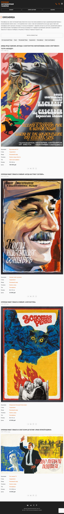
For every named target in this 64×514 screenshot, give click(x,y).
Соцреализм (32, 40)
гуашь (14, 157)
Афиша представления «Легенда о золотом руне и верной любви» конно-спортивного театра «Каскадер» (30, 47)
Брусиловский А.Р (13, 149)
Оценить (52, 9)
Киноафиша (40, 40)
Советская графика (50, 40)
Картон (19, 157)
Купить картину (32, 9)
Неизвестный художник (15, 277)
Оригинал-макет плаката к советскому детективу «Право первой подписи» (26, 430)
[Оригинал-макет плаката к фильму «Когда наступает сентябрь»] (32, 226)
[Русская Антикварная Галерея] (7, 4)
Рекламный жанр (23, 40)
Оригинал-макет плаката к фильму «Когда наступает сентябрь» (22, 174)
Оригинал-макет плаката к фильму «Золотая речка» (18, 302)
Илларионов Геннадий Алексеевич (18, 405)
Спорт (15, 40)
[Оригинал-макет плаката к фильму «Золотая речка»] (32, 354)
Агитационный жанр (7, 40)
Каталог (11, 9)
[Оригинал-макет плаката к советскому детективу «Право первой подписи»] (32, 453)
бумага (11, 157)
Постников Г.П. (13, 476)
